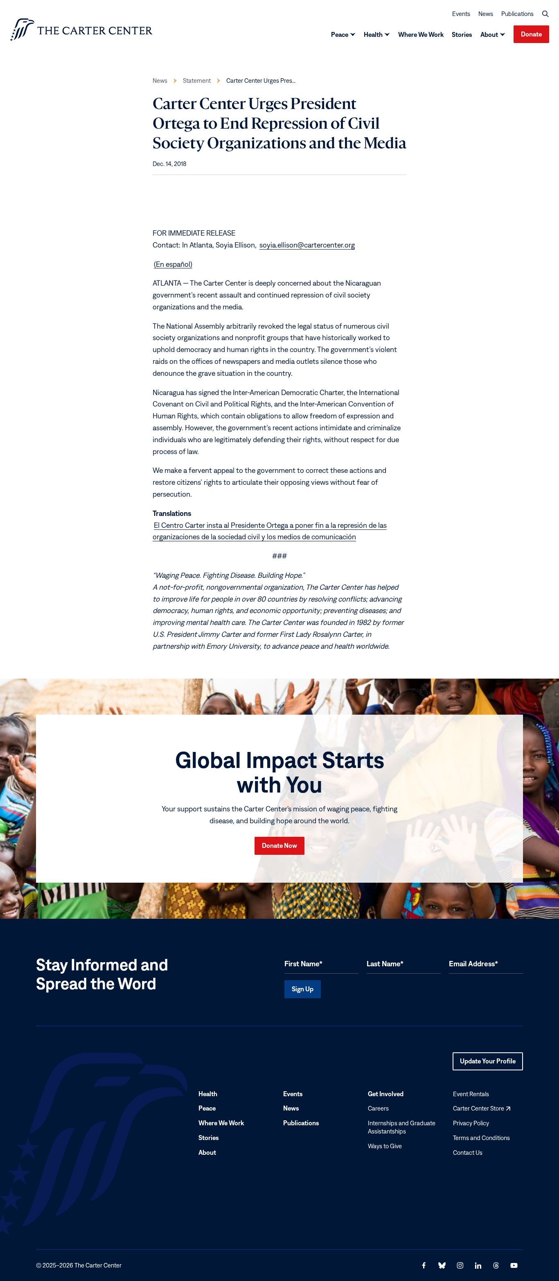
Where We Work (421, 34)
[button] (545, 14)
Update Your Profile (488, 1063)
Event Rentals (471, 1093)
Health (373, 34)
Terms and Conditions (481, 1137)
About (489, 34)
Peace (339, 34)
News (485, 13)
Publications (517, 13)
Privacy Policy (471, 1123)
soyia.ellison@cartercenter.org (307, 245)
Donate (531, 34)
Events (461, 13)
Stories (462, 34)
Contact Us (467, 1152)
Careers (378, 1108)
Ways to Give (385, 1145)
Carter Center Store (481, 1108)
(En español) (173, 263)
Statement (197, 80)
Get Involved (385, 1093)
